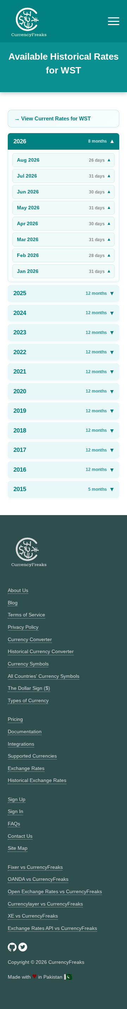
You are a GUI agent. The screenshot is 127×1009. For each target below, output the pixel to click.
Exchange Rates (26, 768)
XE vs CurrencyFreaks (33, 916)
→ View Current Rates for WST (52, 118)
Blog (13, 602)
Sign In (15, 811)
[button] (113, 21)
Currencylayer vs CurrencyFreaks (45, 904)
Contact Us (20, 836)
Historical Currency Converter (41, 651)
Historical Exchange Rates (37, 780)
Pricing (15, 719)
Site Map (18, 848)
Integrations (21, 744)
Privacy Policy (23, 627)
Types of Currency (28, 700)
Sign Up (16, 799)
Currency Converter (30, 639)
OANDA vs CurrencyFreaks (38, 879)
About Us (18, 590)
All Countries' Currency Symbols (43, 676)
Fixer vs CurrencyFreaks (35, 867)
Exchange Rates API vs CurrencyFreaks (52, 928)
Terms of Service (26, 614)
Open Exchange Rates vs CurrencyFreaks (55, 891)
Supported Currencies (32, 756)
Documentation (25, 731)
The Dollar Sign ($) (29, 688)
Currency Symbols (28, 664)
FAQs (14, 823)
